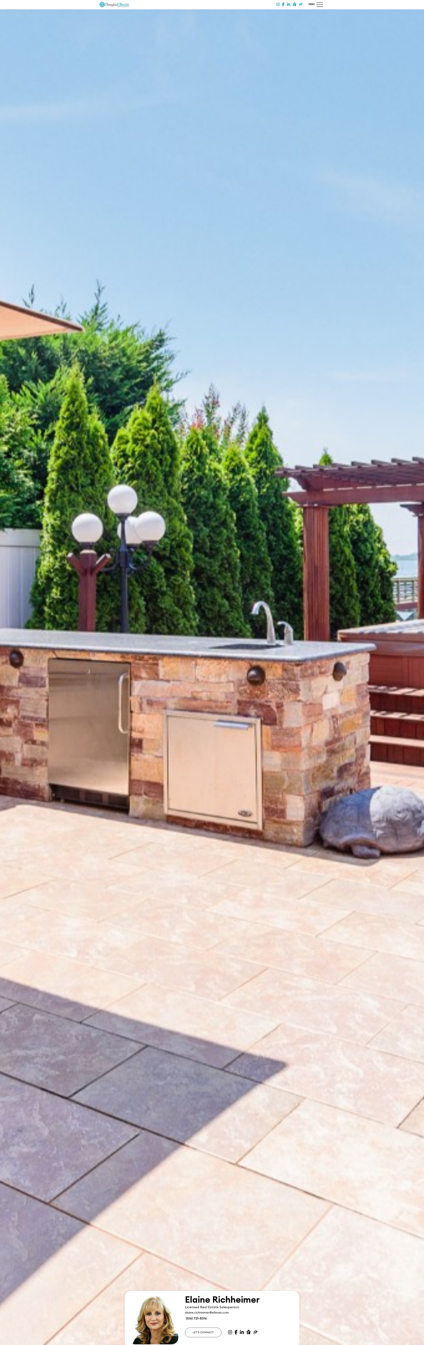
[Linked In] (288, 4)
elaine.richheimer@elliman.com (207, 1312)
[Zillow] (301, 4)
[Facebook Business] (283, 4)
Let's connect (203, 1332)
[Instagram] (278, 4)
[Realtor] (294, 4)
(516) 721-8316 (196, 1318)
